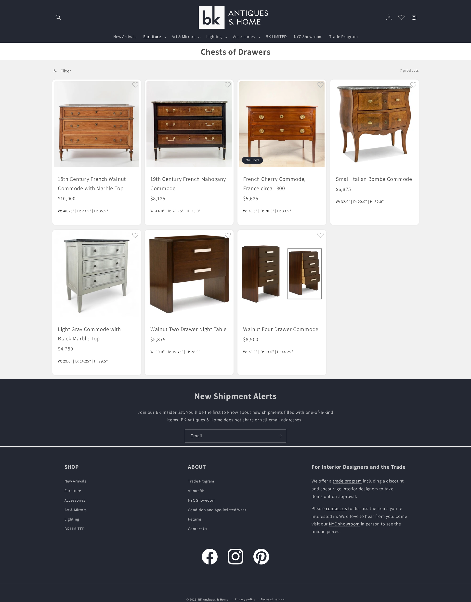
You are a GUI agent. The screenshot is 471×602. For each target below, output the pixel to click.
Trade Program (201, 481)
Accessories (75, 500)
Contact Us (197, 528)
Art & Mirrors (76, 509)
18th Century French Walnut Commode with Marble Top (92, 183)
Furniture (73, 490)
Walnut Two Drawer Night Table (188, 329)
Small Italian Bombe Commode (374, 178)
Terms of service (273, 599)
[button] (58, 17)
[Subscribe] (280, 435)
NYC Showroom (201, 500)
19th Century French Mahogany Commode (188, 183)
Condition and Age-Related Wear (217, 509)
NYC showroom (344, 523)
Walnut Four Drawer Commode (280, 329)
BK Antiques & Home (213, 599)
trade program (347, 481)
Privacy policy (245, 599)
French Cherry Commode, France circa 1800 (274, 183)
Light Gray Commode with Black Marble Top (89, 333)
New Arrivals (75, 481)
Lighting (72, 519)
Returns (195, 519)
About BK (196, 490)
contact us (336, 508)
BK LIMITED (75, 528)
